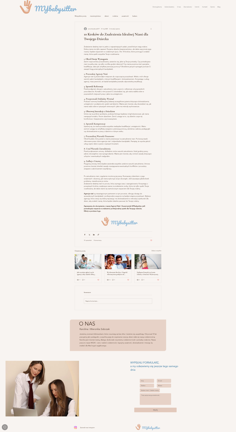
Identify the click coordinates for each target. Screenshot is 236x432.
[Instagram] (75, 427)
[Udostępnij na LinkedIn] (94, 235)
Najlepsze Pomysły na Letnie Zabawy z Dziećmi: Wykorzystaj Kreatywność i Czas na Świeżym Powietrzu (147, 273)
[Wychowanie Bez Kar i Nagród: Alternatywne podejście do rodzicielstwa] (118, 261)
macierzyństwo (95, 16)
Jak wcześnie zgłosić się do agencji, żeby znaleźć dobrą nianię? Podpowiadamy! (85, 273)
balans (134, 16)
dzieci (107, 16)
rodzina (115, 16)
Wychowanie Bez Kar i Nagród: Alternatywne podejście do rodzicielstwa (117, 273)
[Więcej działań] (151, 29)
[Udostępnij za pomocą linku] (98, 235)
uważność (125, 16)
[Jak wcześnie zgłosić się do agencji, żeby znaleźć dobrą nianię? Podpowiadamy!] (88, 261)
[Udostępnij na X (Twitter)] (89, 235)
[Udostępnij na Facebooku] (85, 235)
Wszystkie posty (80, 16)
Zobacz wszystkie (156, 250)
